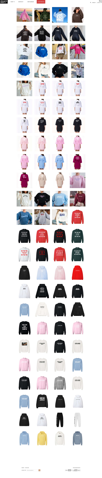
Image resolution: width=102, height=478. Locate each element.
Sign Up (94, 2)
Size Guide (27, 467)
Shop (12, 1)
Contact (20, 1)
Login (98, 2)
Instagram (30, 1)
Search (23, 467)
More (51, 457)
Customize (41, 1)
